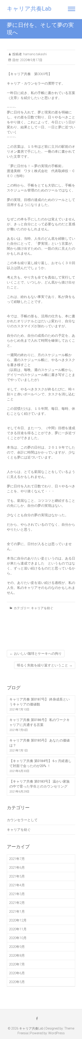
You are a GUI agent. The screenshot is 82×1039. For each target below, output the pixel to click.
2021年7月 (17, 859)
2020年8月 (17, 956)
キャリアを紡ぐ (42, 608)
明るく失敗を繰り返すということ (44, 665)
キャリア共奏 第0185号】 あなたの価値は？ (39, 742)
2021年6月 (17, 868)
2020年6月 (17, 973)
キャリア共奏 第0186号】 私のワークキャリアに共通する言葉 (39, 722)
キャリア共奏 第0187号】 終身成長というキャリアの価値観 (39, 701)
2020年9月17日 (30, 60)
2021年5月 (17, 876)
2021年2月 (17, 903)
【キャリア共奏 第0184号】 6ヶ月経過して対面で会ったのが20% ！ (40, 763)
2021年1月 (17, 912)
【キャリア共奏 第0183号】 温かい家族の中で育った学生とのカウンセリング (39, 783)
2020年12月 (18, 920)
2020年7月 (17, 964)
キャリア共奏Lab (29, 8)
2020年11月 (18, 929)
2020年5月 (17, 982)
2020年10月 (18, 938)
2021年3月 (17, 894)
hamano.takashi (35, 54)
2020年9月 (17, 947)
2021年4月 (17, 885)
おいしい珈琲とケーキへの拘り (36, 654)
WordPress (56, 1033)
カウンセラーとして (22, 820)
